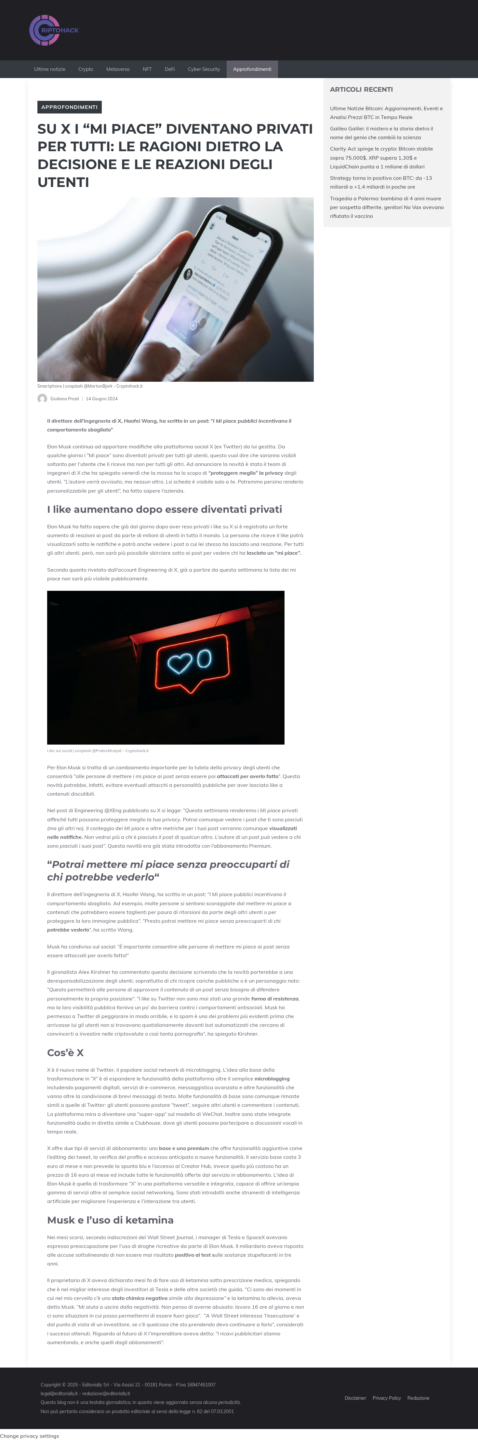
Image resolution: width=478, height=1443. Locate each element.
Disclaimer (355, 1398)
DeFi (170, 69)
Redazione (418, 1398)
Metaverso (118, 69)
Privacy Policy (387, 1398)
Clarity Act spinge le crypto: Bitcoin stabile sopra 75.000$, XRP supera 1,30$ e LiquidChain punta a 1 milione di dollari (381, 157)
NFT (147, 69)
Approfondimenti (252, 69)
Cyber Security (204, 69)
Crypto (85, 69)
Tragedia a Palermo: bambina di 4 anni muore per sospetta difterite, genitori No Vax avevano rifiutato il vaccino (387, 207)
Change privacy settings (29, 1436)
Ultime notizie (49, 69)
